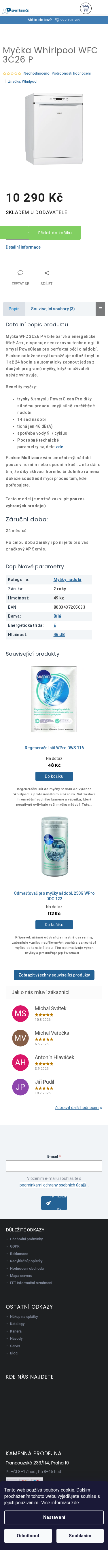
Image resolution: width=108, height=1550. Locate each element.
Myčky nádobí (68, 579)
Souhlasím (80, 1535)
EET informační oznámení (31, 1283)
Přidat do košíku (55, 233)
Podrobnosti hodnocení (71, 73)
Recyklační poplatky (26, 1261)
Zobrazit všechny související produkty (54, 975)
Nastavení (54, 1517)
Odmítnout (28, 1535)
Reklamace (19, 1254)
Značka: (22, 81)
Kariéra (16, 1331)
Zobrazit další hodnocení (77, 1107)
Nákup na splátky (24, 1316)
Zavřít (36, 269)
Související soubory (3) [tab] (53, 308)
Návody (16, 1338)
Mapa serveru (21, 1275)
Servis (15, 1346)
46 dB (59, 634)
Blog (14, 1353)
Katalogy (17, 1324)
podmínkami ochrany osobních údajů (53, 1185)
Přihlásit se (58, 1203)
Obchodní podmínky (26, 1239)
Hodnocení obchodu (27, 1268)
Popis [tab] (14, 308)
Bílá (57, 616)
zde (75, 1502)
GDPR (15, 1246)
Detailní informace (23, 247)
